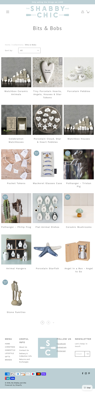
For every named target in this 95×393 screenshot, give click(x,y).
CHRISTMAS (10, 347)
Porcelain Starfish (47, 268)
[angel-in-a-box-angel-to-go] (79, 249)
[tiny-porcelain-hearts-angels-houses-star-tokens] (48, 72)
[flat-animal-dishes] (48, 208)
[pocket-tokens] (16, 164)
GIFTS (7, 357)
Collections (17, 45)
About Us (23, 347)
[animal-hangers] (16, 249)
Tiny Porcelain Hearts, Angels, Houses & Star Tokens (47, 94)
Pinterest (61, 351)
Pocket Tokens (16, 183)
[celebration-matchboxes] (16, 120)
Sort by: (9, 50)
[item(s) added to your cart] (88, 12)
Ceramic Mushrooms (79, 227)
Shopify (18, 385)
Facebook (61, 344)
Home (7, 45)
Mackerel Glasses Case (47, 183)
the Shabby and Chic (18, 383)
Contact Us (24, 350)
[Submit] (87, 354)
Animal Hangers (16, 268)
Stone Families (16, 312)
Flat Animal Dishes (47, 227)
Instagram (61, 347)
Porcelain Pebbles (78, 91)
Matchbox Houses (79, 139)
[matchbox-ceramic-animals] (16, 72)
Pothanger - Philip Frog (16, 227)
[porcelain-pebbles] (79, 72)
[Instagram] (86, 373)
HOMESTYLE (10, 350)
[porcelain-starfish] (48, 249)
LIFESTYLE (9, 353)
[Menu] (7, 11)
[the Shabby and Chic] (47, 12)
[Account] (83, 12)
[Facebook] (83, 373)
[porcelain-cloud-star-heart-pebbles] (48, 120)
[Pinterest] (89, 373)
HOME (7, 344)
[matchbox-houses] (79, 120)
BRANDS (8, 360)
